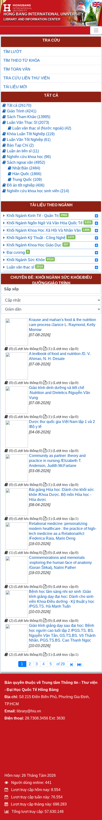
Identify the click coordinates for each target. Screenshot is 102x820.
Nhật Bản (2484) (25, 168)
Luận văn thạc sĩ (25, 267)
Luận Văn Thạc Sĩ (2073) (27, 122)
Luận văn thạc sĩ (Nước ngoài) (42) (41, 128)
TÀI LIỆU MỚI (15, 87)
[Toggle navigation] (96, 30)
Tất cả (51, 95)
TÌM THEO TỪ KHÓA (21, 60)
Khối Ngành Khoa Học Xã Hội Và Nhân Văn (48, 230)
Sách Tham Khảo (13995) (28, 117)
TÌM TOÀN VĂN (16, 69)
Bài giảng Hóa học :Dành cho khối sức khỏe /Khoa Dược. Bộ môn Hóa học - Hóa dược (61, 495)
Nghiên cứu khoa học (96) (28, 157)
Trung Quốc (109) (26, 179)
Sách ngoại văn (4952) (25, 162)
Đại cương (18, 252)
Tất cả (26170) (18, 105)
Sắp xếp (11, 289)
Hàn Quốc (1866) (26, 174)
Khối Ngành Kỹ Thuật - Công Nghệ (40, 237)
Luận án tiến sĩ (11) (22, 151)
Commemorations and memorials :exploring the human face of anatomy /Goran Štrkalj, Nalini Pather (60, 563)
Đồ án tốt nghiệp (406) (25, 185)
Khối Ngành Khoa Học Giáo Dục (38, 245)
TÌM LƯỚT (12, 52)
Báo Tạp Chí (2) (20, 145)
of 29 (61, 664)
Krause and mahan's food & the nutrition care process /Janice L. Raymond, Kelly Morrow (62, 325)
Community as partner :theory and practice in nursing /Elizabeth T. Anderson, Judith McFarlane (57, 461)
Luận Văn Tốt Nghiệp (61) (28, 140)
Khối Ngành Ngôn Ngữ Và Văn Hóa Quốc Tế (49, 223)
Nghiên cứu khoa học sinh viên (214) (37, 191)
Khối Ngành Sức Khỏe (30, 260)
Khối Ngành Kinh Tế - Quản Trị (37, 215)
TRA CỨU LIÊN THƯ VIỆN (26, 78)
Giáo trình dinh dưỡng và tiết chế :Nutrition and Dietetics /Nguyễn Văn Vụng (59, 393)
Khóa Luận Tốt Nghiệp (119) (30, 134)
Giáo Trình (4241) (21, 111)
